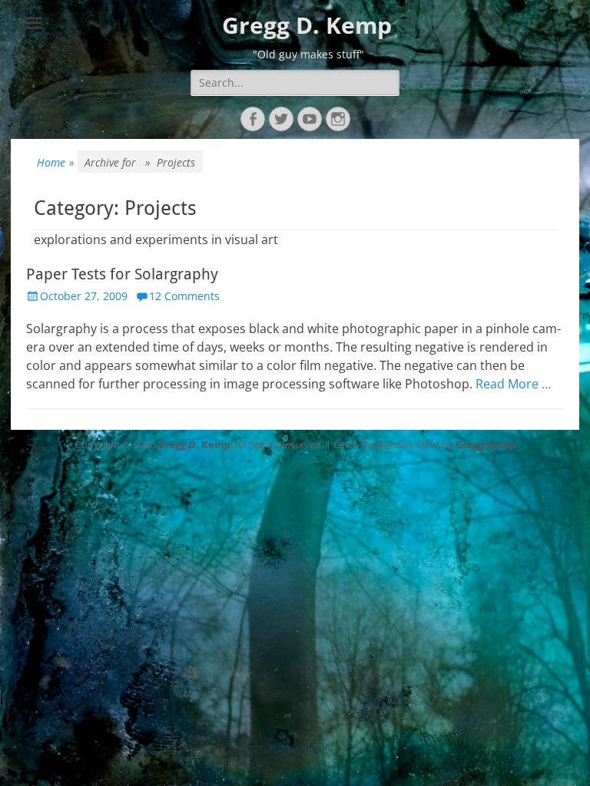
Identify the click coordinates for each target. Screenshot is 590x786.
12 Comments (184, 296)
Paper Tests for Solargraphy (122, 274)
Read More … (513, 383)
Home (56, 162)
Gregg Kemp (485, 444)
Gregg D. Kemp (307, 25)
